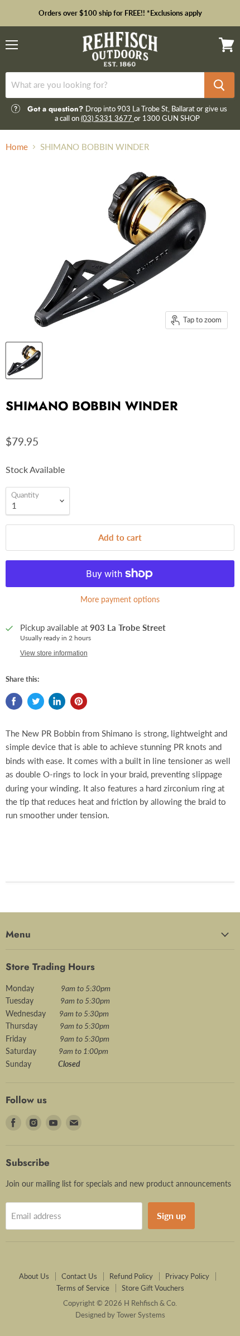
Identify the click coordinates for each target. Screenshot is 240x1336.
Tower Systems (141, 1314)
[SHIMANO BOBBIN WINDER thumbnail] (24, 360)
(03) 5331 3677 (107, 118)
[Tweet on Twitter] (35, 701)
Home (17, 147)
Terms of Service (82, 1287)
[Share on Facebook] (14, 701)
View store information (54, 653)
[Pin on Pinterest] (78, 701)
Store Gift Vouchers (153, 1287)
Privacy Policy (187, 1276)
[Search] (219, 85)
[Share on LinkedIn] (57, 701)
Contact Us (79, 1276)
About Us (34, 1276)
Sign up (171, 1215)
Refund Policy (131, 1276)
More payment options (120, 599)
